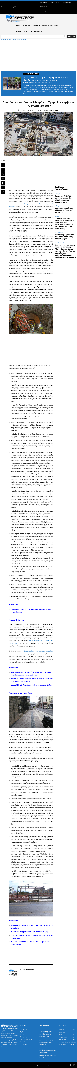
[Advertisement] (38, 55)
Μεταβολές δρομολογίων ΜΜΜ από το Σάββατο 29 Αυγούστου (64, 210)
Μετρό (3, 39)
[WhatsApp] (3, 174)
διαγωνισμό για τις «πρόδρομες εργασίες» (38, 651)
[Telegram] (3, 183)
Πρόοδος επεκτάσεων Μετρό (16, 39)
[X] (45, 11)
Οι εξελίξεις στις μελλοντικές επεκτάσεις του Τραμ (29, 932)
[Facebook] (41, 11)
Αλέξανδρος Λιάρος (28, 82)
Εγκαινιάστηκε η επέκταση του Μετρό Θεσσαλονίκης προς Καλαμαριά (64, 237)
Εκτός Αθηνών (59, 232)
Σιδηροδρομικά (59, 243)
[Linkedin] (3, 178)
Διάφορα (57, 194)
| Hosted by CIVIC (47, 1065)
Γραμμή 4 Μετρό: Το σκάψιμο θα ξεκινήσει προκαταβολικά (31, 685)
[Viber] (3, 187)
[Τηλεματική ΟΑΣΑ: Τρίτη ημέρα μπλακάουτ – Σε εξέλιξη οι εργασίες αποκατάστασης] (12, 83)
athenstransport (52, 110)
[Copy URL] (3, 192)
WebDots (40, 1065)
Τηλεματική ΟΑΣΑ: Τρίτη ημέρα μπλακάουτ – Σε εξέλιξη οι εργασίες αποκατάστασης (63, 199)
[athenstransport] (13, 972)
